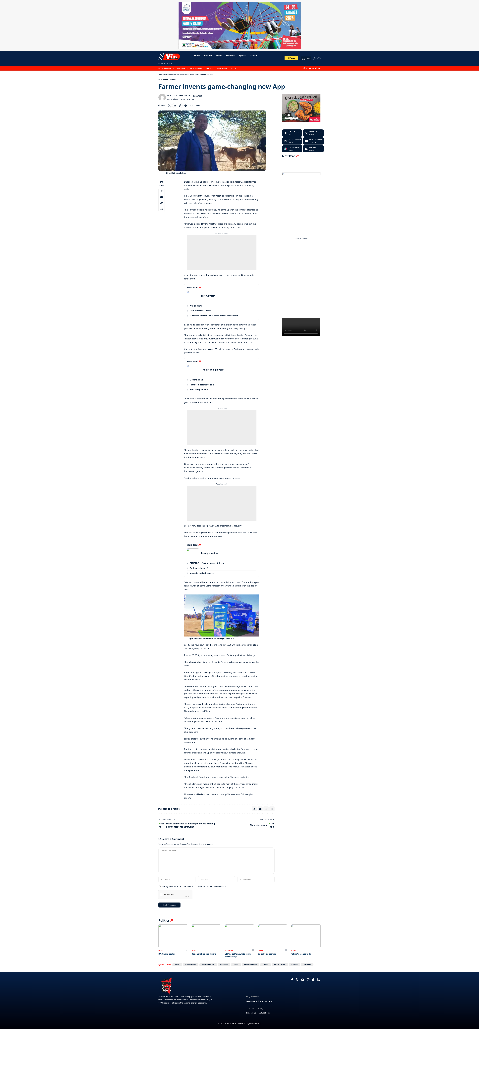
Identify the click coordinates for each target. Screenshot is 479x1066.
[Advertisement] (221, 252)
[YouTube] (310, 68)
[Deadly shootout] (193, 553)
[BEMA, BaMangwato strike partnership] (239, 936)
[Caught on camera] (272, 936)
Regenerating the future (204, 954)
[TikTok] (316, 68)
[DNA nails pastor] (173, 936)
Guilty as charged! (199, 568)
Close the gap (196, 379)
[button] (314, 58)
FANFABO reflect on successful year (207, 563)
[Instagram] (313, 68)
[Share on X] (169, 105)
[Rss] (319, 68)
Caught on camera (267, 954)
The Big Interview (195, 68)
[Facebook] (304, 68)
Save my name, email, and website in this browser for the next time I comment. (194, 886)
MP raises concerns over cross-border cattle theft (214, 315)
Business (163, 79)
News (173, 79)
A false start (196, 305)
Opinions (209, 68)
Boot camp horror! (199, 389)
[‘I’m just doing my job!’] (193, 369)
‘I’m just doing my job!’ (213, 369)
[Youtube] (313, 141)
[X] (306, 68)
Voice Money (167, 68)
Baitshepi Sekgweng (180, 95)
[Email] (174, 105)
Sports (265, 964)
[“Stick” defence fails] (306, 936)
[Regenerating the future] (206, 936)
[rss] (313, 148)
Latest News (190, 964)
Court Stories (180, 68)
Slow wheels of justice (200, 310)
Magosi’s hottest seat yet (202, 573)
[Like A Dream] (193, 295)
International (222, 68)
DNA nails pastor (166, 954)
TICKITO (234, 68)
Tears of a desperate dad (202, 384)
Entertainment (208, 964)
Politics (294, 964)
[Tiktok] (292, 148)
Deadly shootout (210, 553)
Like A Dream (208, 295)
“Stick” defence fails (301, 954)
